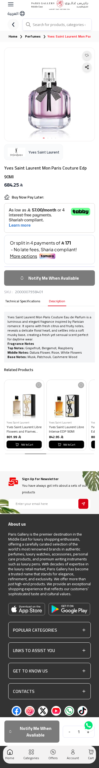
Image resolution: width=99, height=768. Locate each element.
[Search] (28, 24)
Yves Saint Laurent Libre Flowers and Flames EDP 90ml (24, 429)
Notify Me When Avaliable (53, 278)
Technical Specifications (22, 301)
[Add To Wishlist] (39, 385)
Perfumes (33, 36)
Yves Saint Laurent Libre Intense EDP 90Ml (66, 429)
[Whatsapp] (89, 725)
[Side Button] (10, 4)
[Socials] (16, 711)
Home (13, 36)
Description (57, 301)
